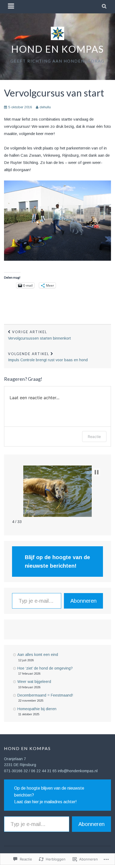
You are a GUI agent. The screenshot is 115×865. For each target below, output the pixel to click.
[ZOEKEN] (104, 6)
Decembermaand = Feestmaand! (45, 695)
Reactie (94, 436)
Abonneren (83, 601)
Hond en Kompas (57, 49)
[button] (96, 472)
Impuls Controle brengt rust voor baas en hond (48, 357)
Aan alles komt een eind (37, 654)
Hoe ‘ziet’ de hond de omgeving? (45, 668)
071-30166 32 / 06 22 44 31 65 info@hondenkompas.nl (51, 771)
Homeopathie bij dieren (36, 709)
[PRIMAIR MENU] (11, 6)
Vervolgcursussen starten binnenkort (39, 335)
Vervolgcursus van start (54, 93)
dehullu (45, 107)
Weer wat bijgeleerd (34, 681)
